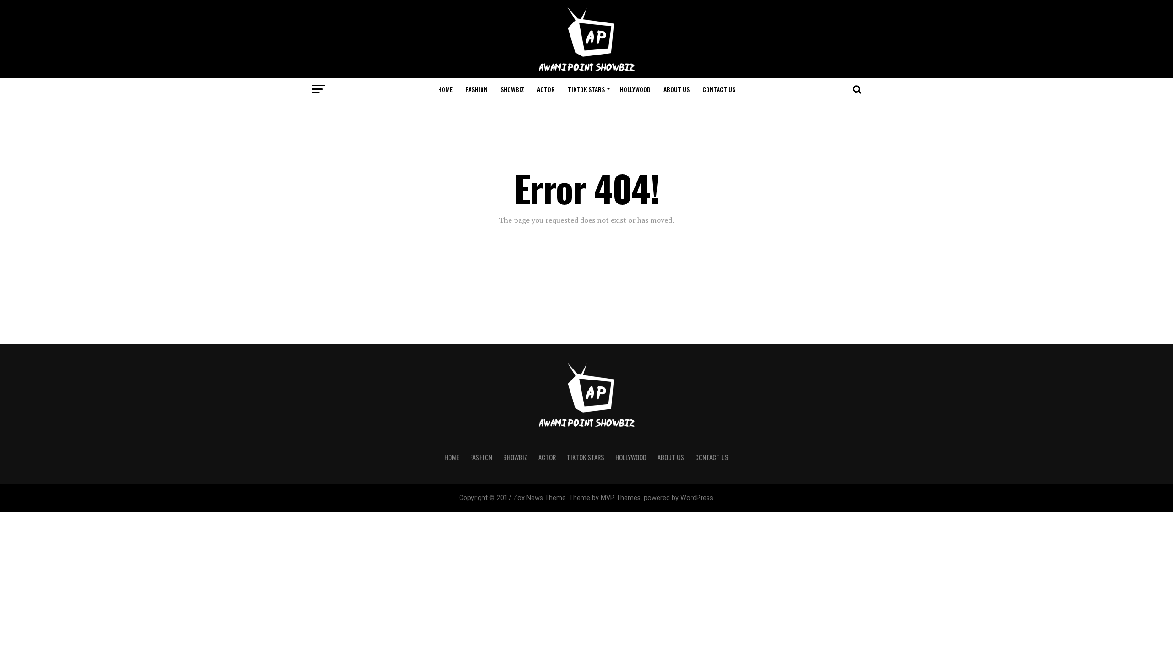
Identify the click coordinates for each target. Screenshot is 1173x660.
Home (445, 89)
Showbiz (512, 89)
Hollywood (635, 89)
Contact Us (718, 89)
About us (676, 89)
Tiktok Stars (586, 89)
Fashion (477, 89)
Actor (546, 89)
